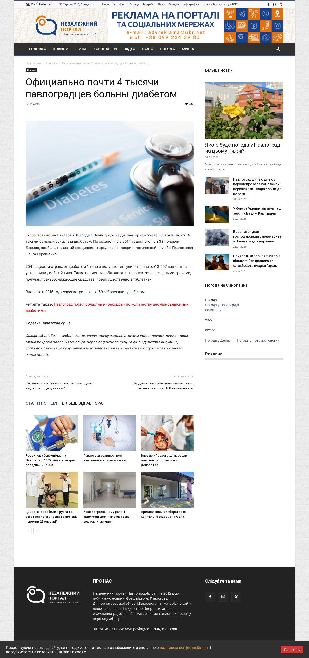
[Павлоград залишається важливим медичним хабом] (109, 433)
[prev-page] (29, 531)
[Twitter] (280, 4)
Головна (37, 49)
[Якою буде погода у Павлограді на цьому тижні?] (244, 110)
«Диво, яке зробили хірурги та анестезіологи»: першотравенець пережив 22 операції (51, 516)
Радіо (105, 4)
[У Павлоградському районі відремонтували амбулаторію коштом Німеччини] (109, 490)
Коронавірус (105, 49)
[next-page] (36, 531)
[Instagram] (274, 4)
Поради (134, 4)
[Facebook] (268, 4)
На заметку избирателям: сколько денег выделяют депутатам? (60, 385)
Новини (61, 49)
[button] (277, 49)
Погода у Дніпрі (218, 340)
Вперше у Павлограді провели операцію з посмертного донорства (164, 460)
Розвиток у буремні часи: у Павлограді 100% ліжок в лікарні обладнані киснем (50, 460)
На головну (34, 63)
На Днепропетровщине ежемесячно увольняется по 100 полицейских (163, 385)
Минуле (174, 4)
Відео (130, 49)
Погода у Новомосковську (258, 340)
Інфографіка (191, 4)
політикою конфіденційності (184, 647)
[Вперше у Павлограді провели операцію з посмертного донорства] (167, 433)
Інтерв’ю (148, 4)
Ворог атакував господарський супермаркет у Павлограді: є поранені (257, 236)
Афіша (188, 49)
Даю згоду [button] (292, 649)
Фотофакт (119, 4)
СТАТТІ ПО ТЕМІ (41, 403)
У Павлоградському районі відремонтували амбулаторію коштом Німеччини (106, 516)
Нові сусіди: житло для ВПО (220, 4)
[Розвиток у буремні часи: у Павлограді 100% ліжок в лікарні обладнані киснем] (52, 433)
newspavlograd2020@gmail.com (151, 628)
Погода (167, 49)
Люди (161, 4)
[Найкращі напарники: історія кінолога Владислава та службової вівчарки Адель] (217, 262)
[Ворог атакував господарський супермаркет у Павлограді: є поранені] (217, 237)
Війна (81, 49)
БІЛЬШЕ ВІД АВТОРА (82, 403)
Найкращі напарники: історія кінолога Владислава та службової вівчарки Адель (256, 261)
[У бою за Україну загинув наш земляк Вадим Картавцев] (217, 214)
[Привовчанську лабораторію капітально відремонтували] (167, 490)
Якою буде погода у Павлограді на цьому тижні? (243, 148)
